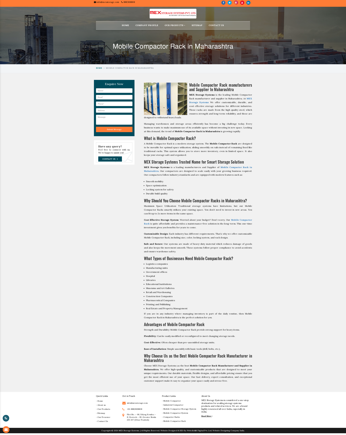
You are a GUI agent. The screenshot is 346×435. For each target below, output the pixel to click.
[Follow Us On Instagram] (236, 2)
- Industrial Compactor (172, 405)
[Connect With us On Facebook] (223, 2)
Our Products (174, 25)
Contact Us (216, 25)
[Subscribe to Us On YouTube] (242, 2)
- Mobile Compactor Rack (174, 421)
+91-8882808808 (134, 409)
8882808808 (129, 2)
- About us (101, 405)
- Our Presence (103, 417)
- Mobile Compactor (171, 401)
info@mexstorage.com (107, 2)
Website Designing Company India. (228, 430)
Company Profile (146, 25)
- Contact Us (102, 421)
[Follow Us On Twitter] (230, 2)
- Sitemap (100, 413)
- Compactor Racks (171, 417)
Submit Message (114, 129)
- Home (99, 401)
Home (125, 25)
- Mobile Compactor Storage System (179, 409)
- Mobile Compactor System (175, 413)
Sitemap (197, 25)
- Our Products (103, 409)
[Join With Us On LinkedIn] (248, 2)
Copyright (106, 430)
